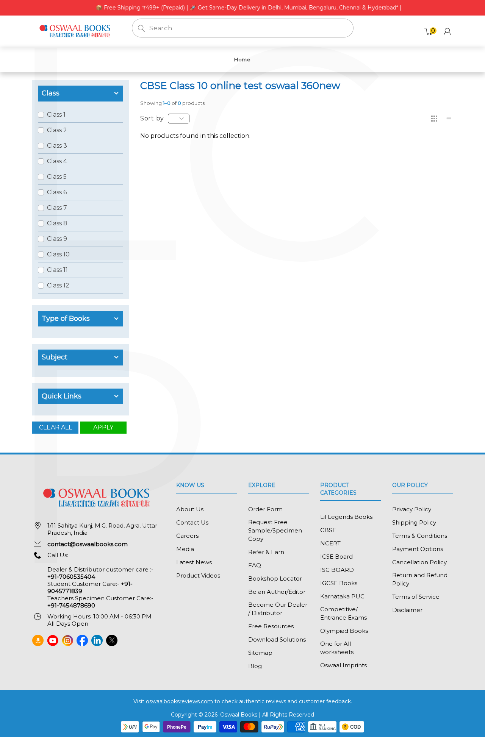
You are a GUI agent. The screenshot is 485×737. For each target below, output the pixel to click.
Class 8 (57, 223)
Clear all (55, 427)
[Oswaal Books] (76, 30)
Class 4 (57, 161)
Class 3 (57, 145)
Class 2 (57, 130)
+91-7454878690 (71, 605)
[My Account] (447, 31)
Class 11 (57, 269)
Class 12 (58, 285)
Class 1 (56, 114)
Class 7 (57, 207)
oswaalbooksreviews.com (179, 701)
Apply (103, 427)
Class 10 (58, 254)
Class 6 (57, 192)
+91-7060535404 (71, 576)
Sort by (152, 118)
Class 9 (57, 238)
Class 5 (57, 176)
